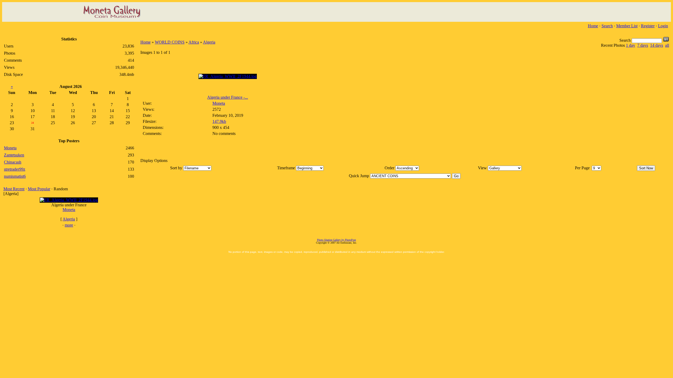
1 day (630, 45)
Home (593, 26)
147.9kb (219, 121)
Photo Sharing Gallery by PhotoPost (336, 239)
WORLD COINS (170, 42)
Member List (627, 26)
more (69, 225)
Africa (193, 42)
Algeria (69, 219)
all (667, 45)
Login (663, 26)
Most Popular (39, 189)
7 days (642, 45)
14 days (656, 45)
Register (648, 26)
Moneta (69, 209)
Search (607, 26)
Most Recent (13, 189)
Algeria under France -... (227, 97)
